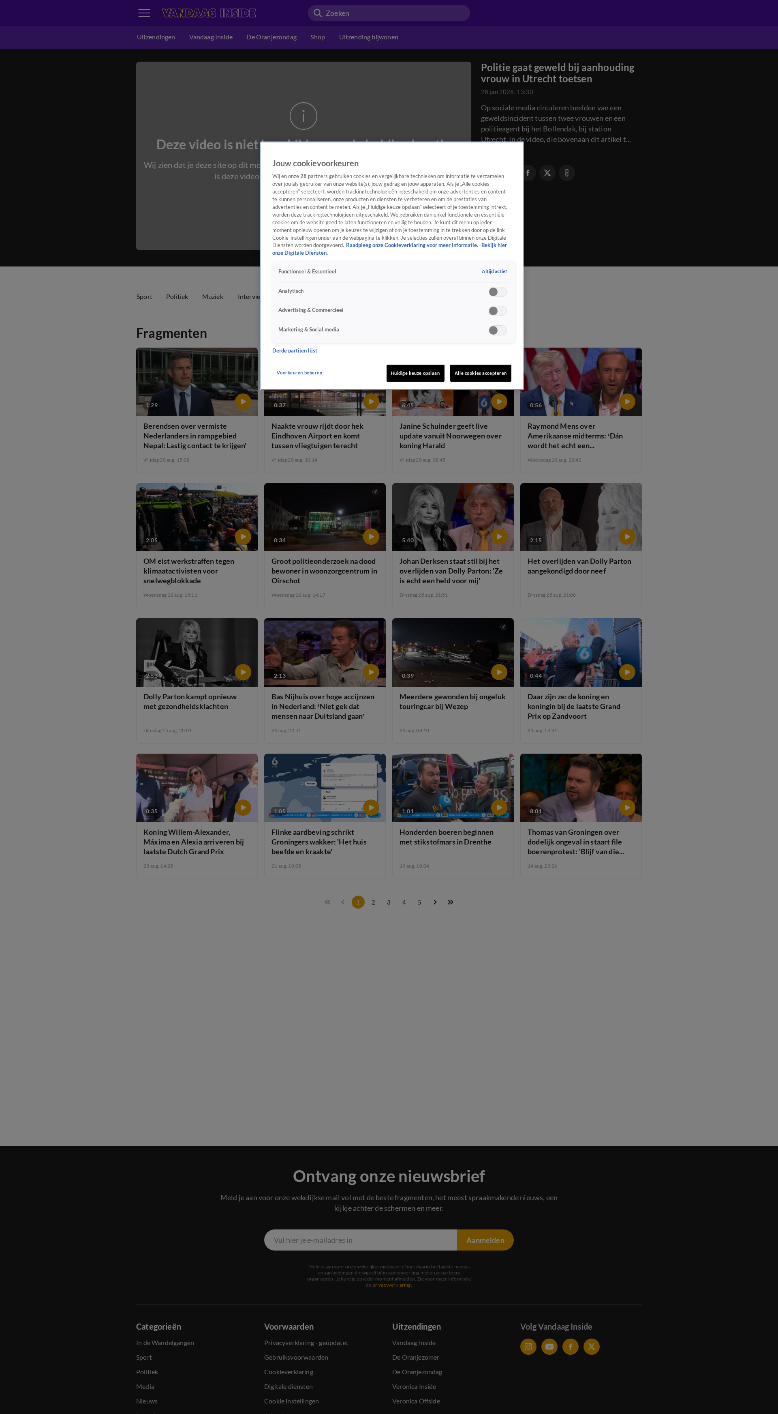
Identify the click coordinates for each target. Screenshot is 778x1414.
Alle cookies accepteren (481, 373)
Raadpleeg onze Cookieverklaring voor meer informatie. (412, 245)
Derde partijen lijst (294, 350)
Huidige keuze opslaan (415, 373)
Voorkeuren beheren (299, 372)
